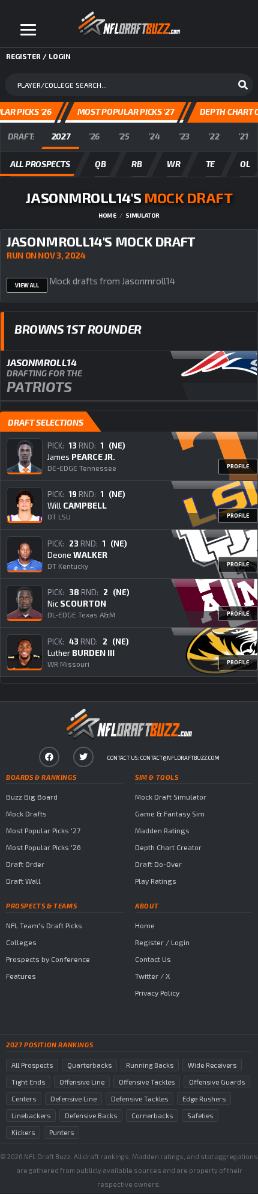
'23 (184, 136)
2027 (61, 136)
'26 (94, 136)
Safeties (200, 1115)
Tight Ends (28, 1082)
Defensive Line (73, 1099)
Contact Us (153, 959)
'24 (154, 136)
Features (21, 976)
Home (107, 215)
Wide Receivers (212, 1065)
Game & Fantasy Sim (170, 813)
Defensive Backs (91, 1115)
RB (136, 164)
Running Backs (149, 1065)
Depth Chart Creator (168, 847)
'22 (213, 136)
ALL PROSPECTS (40, 164)
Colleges (21, 942)
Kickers (23, 1132)
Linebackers (30, 1115)
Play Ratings (155, 881)
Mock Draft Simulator (170, 796)
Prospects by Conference (48, 959)
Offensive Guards (217, 1082)
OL (245, 164)
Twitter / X (152, 976)
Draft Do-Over (158, 864)
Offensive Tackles (147, 1082)
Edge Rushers (204, 1099)
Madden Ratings (162, 830)
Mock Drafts (26, 813)
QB (100, 164)
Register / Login (162, 942)
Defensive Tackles (139, 1099)
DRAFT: (21, 136)
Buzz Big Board (32, 796)
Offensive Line (81, 1082)
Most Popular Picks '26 (43, 847)
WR (173, 164)
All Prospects (32, 1065)
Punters (61, 1132)
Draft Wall (23, 881)
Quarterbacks (89, 1065)
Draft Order (25, 864)
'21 (243, 136)
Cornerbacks (152, 1115)
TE (210, 164)
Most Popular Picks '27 (43, 830)
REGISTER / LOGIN (38, 56)
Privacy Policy (157, 992)
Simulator (142, 215)
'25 (124, 136)
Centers (23, 1099)
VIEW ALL (27, 285)
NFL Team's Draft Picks (44, 925)
